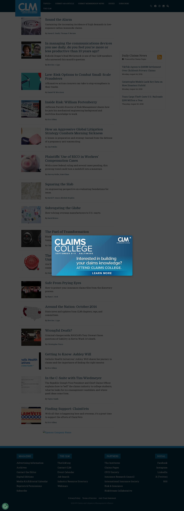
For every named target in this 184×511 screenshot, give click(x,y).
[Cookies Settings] (5, 506)
